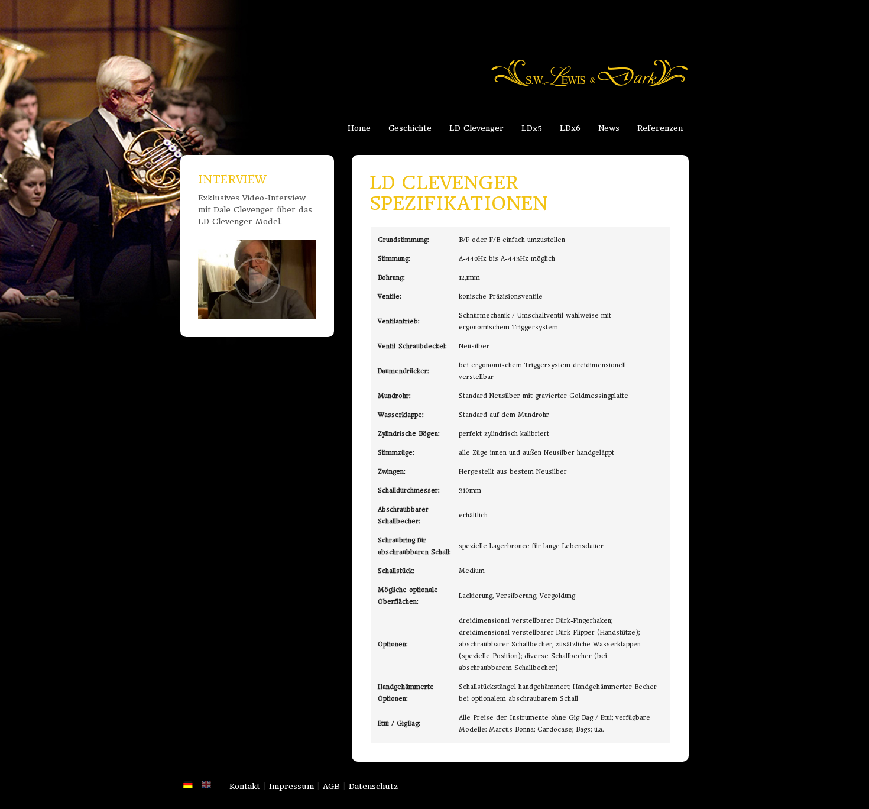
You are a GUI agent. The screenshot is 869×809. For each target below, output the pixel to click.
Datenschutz (373, 786)
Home (359, 128)
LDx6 (570, 128)
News (609, 128)
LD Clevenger (476, 128)
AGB (331, 786)
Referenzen (660, 128)
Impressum (291, 786)
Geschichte (410, 128)
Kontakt (244, 786)
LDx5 (531, 128)
